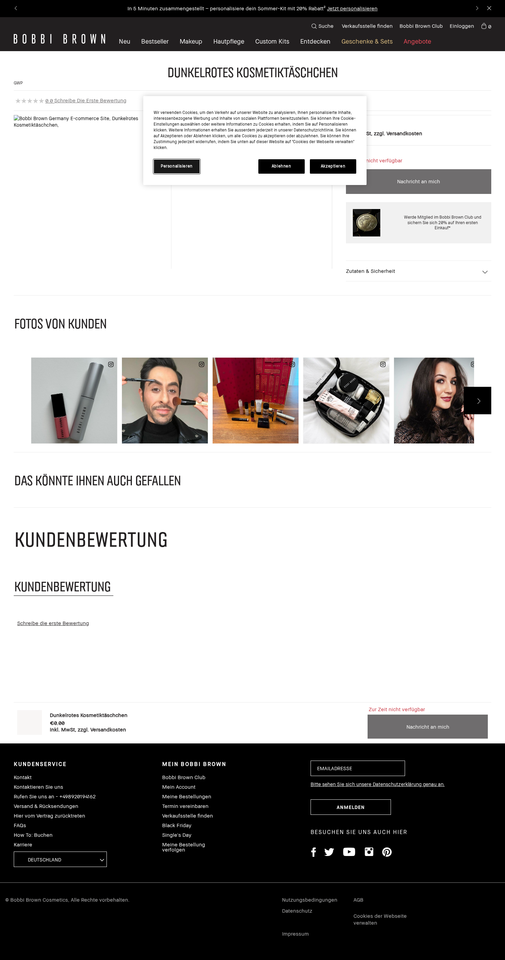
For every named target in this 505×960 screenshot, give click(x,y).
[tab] (63, 586)
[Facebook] (313, 853)
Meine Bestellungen (186, 796)
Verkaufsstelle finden (367, 26)
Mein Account (178, 786)
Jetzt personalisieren (352, 8)
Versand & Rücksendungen (46, 806)
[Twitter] (329, 853)
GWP (18, 82)
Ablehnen (281, 166)
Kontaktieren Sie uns (38, 786)
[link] (486, 26)
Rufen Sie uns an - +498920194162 (55, 796)
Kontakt (23, 777)
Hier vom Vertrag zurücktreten (49, 815)
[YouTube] (349, 853)
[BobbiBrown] (59, 39)
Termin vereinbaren (185, 806)
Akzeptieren (333, 166)
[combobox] (60, 859)
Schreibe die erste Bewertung (90, 100)
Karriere (23, 844)
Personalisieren (177, 166)
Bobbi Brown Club (421, 26)
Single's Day (176, 834)
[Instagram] (368, 853)
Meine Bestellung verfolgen (183, 847)
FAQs (20, 825)
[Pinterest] (386, 853)
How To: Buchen (33, 834)
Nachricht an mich (418, 181)
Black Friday (176, 825)
